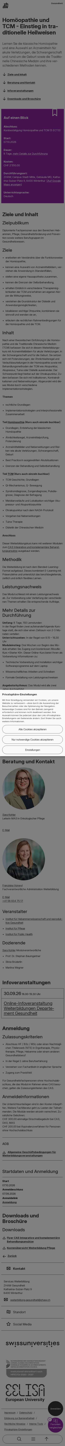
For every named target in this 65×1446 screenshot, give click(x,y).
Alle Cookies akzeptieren (32, 729)
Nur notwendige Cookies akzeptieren (32, 739)
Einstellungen (32, 749)
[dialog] (32, 723)
